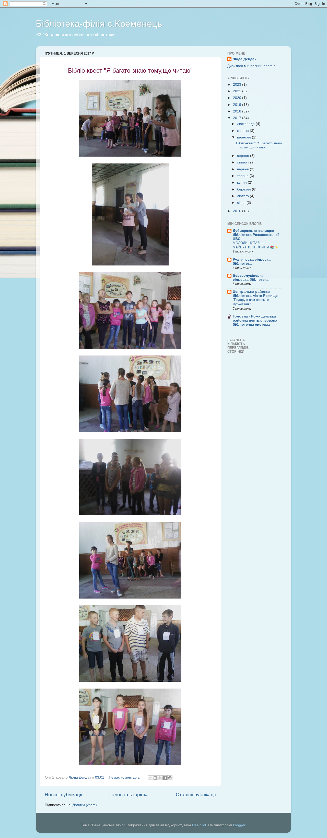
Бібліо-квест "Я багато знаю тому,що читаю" (259, 145)
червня (243, 169)
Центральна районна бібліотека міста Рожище (255, 294)
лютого (243, 196)
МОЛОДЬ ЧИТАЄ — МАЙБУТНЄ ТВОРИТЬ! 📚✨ (255, 245)
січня (242, 203)
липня (242, 162)
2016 (237, 211)
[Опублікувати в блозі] (155, 777)
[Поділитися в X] (160, 777)
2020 (237, 98)
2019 (237, 105)
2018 (237, 111)
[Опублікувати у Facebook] (165, 777)
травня (243, 176)
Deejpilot (199, 825)
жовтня (243, 131)
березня (244, 189)
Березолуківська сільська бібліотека (250, 278)
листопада (246, 124)
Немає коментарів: (125, 777)
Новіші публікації (63, 794)
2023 (237, 84)
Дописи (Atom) (85, 805)
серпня (243, 156)
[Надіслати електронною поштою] (150, 777)
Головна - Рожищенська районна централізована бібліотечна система (255, 320)
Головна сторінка (129, 794)
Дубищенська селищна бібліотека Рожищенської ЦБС (256, 235)
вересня (244, 137)
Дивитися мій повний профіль (252, 66)
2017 (237, 118)
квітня (242, 182)
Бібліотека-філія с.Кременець (99, 23)
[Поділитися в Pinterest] (169, 777)
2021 (237, 91)
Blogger (239, 825)
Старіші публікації (196, 794)
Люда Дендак (244, 59)
